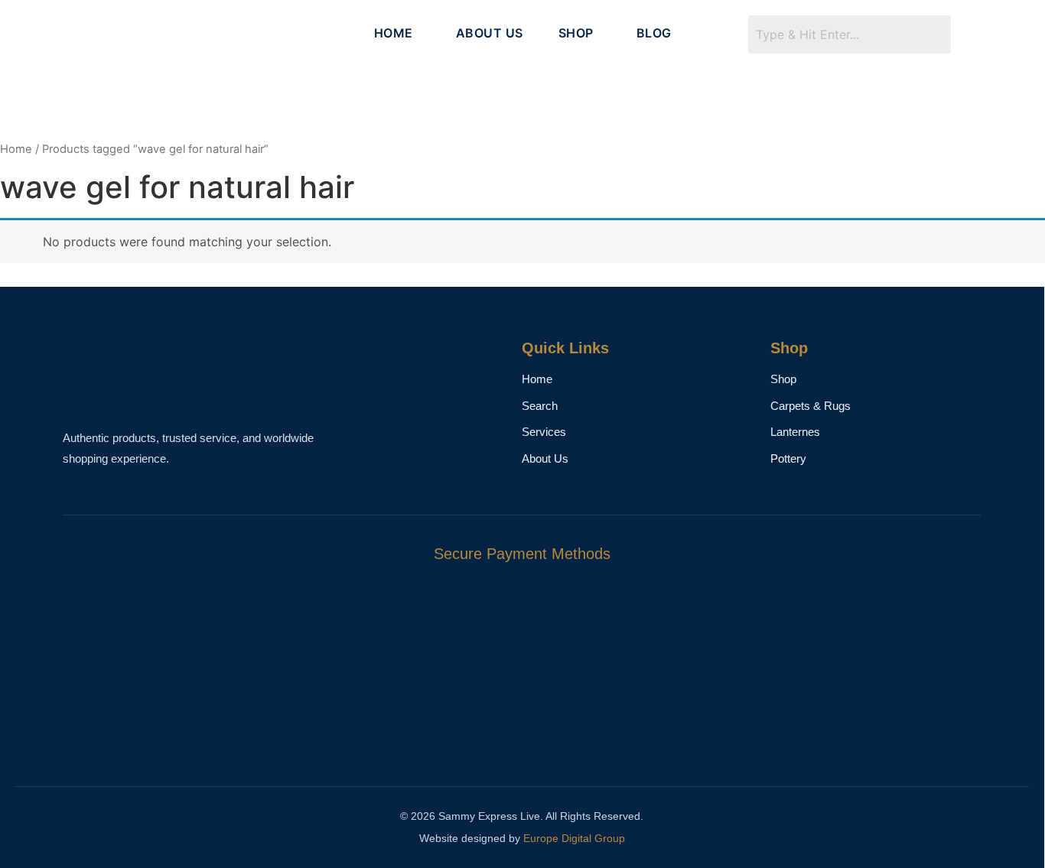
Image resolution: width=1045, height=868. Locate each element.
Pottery (788, 458)
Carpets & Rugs (810, 405)
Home (16, 149)
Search (540, 405)
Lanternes (795, 431)
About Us (545, 458)
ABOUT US (489, 33)
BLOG (654, 33)
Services (544, 431)
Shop (783, 378)
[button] (397, 32)
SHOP (576, 33)
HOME (393, 33)
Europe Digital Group (574, 838)
